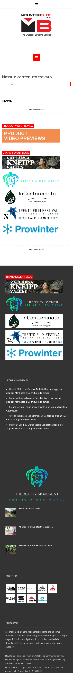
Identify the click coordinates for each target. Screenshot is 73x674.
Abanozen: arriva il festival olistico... (36, 527)
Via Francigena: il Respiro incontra (35, 545)
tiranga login (15, 407)
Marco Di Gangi (16, 424)
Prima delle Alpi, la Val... (30, 508)
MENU (36, 4)
